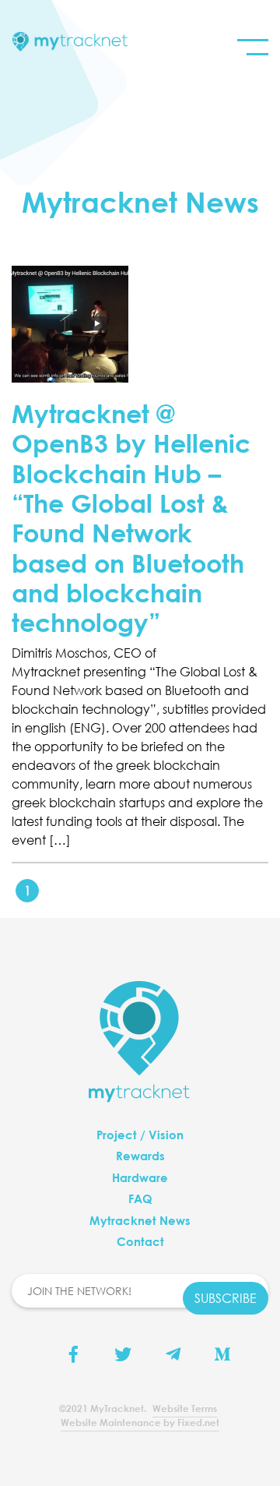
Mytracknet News (140, 1220)
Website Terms (184, 1408)
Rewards (140, 1156)
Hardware (140, 1177)
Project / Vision (140, 1135)
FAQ (140, 1198)
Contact (140, 1241)
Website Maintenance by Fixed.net (140, 1422)
